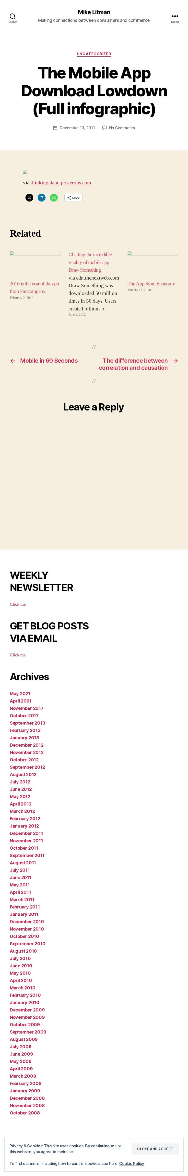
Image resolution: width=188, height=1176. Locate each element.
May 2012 (20, 796)
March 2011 (22, 899)
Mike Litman (94, 12)
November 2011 (26, 840)
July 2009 (21, 1046)
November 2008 (27, 1105)
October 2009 (25, 1024)
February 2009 (26, 1083)
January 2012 (24, 826)
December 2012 (27, 745)
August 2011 (23, 862)
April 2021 (20, 700)
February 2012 (25, 818)
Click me (18, 604)
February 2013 (25, 730)
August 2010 (23, 951)
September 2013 (27, 723)
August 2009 (24, 1039)
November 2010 (27, 929)
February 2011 (25, 906)
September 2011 (27, 855)
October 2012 (24, 759)
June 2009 (21, 1054)
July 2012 (20, 781)
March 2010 (22, 987)
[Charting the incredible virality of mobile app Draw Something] (94, 284)
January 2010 (24, 1002)
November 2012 (27, 752)
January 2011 (24, 914)
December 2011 (26, 833)
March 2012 (22, 811)
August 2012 (23, 774)
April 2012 (20, 803)
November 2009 (27, 1017)
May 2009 (21, 1061)
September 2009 (28, 1032)
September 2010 (28, 943)
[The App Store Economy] (153, 265)
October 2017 (24, 715)
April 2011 (20, 892)
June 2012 (21, 789)
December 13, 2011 (77, 127)
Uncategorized (94, 54)
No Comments (122, 127)
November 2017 (27, 708)
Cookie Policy (131, 1163)
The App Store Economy (151, 284)
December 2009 (27, 1009)
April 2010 (21, 980)
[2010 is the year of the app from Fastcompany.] (35, 265)
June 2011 (20, 877)
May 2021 (20, 693)
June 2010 (21, 965)
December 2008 (27, 1098)
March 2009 (23, 1076)
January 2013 (24, 737)
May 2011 (20, 884)
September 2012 (27, 767)
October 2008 (25, 1112)
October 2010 (24, 936)
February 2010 (25, 995)
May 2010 (20, 973)
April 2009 (21, 1068)
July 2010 (20, 958)
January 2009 (25, 1090)
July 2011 (20, 870)
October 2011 (24, 848)
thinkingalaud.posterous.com (61, 182)
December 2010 (27, 921)
